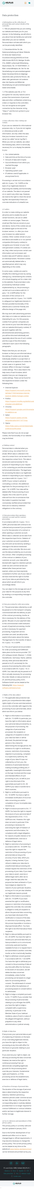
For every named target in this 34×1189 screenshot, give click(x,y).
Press (14, 1171)
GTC (27, 1171)
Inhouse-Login (25, 1173)
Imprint (21, 1171)
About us (7, 1171)
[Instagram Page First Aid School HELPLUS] (11, 1163)
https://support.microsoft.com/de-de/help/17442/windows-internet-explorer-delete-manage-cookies (18, 393)
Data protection (8, 1173)
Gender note (17, 1176)
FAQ (17, 1173)
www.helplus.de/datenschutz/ (21, 1149)
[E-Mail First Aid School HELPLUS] (22, 1163)
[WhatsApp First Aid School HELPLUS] (16, 1163)
